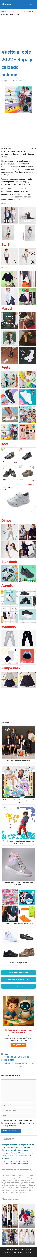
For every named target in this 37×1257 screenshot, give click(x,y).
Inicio (3, 12)
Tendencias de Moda (12, 1249)
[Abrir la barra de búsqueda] (31, 4)
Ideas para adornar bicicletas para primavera (18, 1145)
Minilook (6, 4)
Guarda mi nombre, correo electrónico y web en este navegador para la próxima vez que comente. (19, 1123)
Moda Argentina (26, 1249)
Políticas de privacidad (25, 1253)
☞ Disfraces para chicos (18, 973)
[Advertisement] (18, 32)
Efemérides (18, 986)
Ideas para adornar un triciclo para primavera (18, 1153)
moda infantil (12, 12)
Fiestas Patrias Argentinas (18, 979)
